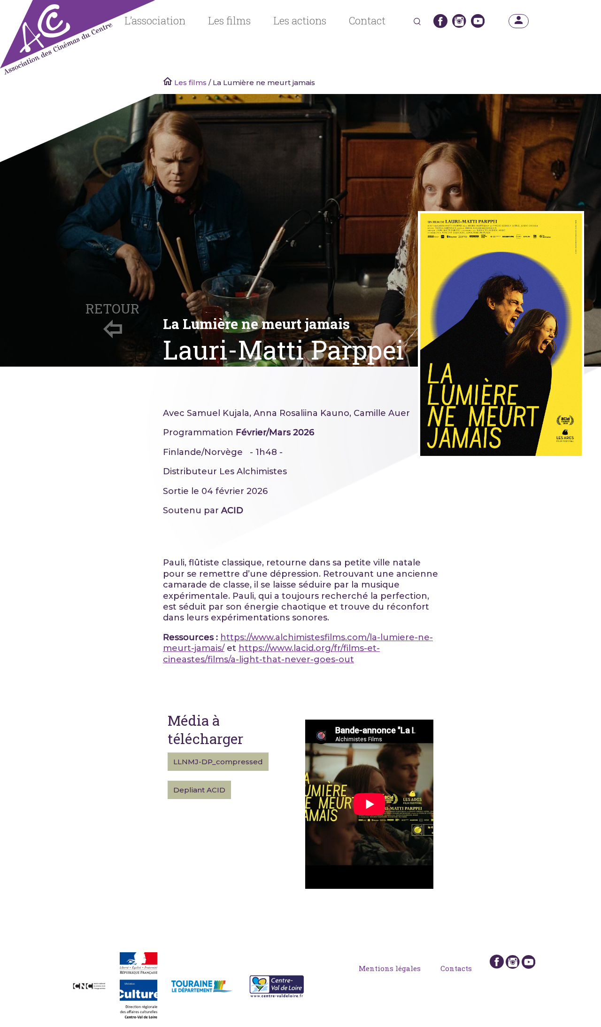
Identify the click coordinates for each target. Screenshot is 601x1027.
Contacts (456, 968)
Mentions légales (390, 968)
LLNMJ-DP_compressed (218, 761)
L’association (154, 20)
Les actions (299, 20)
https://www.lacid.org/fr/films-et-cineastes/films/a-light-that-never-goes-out (271, 653)
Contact (367, 20)
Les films (229, 20)
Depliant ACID (199, 789)
